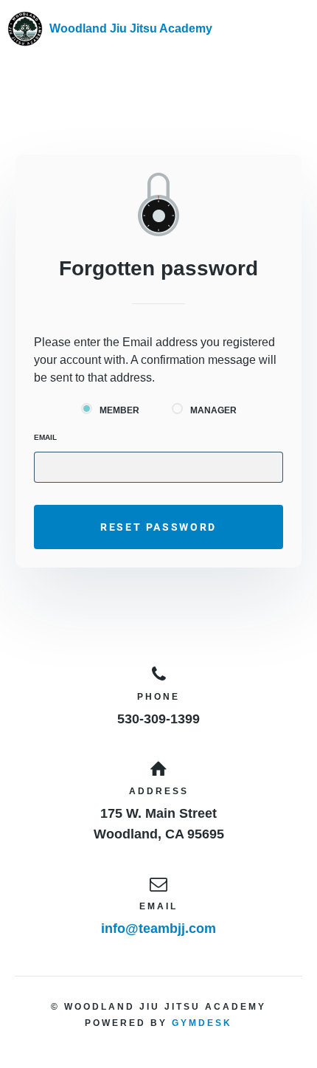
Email (45, 437)
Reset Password (158, 527)
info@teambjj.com (158, 928)
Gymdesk (202, 1023)
